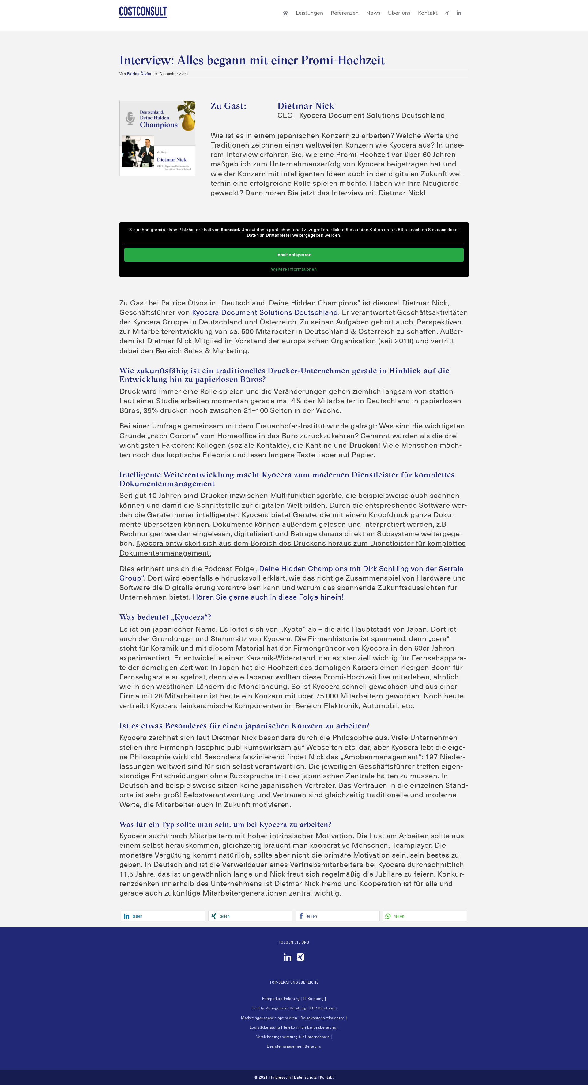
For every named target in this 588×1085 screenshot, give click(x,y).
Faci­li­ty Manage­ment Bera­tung (278, 1008)
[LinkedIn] (287, 957)
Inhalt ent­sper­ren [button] (294, 254)
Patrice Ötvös (139, 73)
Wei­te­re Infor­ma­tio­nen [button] (294, 269)
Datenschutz (305, 1077)
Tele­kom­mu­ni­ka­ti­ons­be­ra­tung (309, 1027)
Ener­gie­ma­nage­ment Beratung (294, 1046)
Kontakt (327, 1077)
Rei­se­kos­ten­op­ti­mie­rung (322, 1018)
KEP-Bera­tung (322, 1008)
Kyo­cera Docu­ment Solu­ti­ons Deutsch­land (265, 312)
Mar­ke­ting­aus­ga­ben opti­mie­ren (269, 1018)
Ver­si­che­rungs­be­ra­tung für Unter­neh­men (293, 1036)
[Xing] (300, 957)
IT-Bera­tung (313, 998)
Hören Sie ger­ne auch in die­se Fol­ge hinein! (268, 597)
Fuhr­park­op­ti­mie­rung (281, 998)
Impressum (281, 1077)
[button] (163, 916)
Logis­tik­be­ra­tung (265, 1027)
